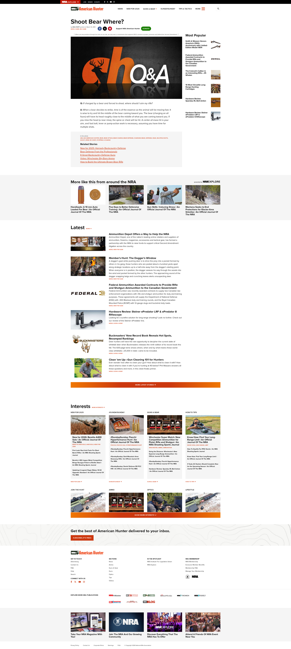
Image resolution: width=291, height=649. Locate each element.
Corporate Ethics (99, 645)
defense (149, 138)
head (154, 138)
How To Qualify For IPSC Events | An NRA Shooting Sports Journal (202, 450)
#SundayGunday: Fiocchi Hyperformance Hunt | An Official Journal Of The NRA (125, 439)
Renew (90, 2)
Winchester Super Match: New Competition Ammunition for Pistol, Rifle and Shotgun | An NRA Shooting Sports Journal (164, 440)
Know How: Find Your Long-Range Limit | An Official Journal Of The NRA (201, 439)
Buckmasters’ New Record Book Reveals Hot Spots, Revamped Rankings (140, 337)
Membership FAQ (192, 568)
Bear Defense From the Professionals (98, 151)
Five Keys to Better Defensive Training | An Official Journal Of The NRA (125, 209)
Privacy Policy (75, 645)
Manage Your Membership (195, 571)
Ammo (111, 489)
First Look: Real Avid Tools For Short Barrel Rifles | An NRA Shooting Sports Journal (86, 452)
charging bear (139, 138)
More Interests (97, 407)
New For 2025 (77, 412)
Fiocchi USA (121, 445)
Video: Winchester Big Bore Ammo (97, 158)
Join (84, 2)
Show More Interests (158, 515)
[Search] (218, 9)
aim (81, 138)
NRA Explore (151, 565)
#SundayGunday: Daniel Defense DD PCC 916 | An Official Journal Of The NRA (126, 467)
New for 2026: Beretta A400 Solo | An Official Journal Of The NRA (87, 439)
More (88, 229)
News (120, 8)
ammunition (167, 448)
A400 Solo (90, 444)
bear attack (108, 138)
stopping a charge (103, 140)
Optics (150, 489)
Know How (191, 445)
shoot (82, 140)
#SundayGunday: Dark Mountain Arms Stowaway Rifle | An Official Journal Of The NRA (125, 458)
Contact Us (74, 565)
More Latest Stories (154, 384)
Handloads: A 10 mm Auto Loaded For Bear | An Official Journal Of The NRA (85, 209)
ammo (160, 448)
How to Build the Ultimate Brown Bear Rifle (101, 161)
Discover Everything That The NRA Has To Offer (162, 635)
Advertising (75, 561)
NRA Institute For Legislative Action (159, 561)
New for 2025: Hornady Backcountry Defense (103, 148)
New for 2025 (75, 482)
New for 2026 (133, 8)
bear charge (118, 138)
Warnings (111, 645)
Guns (111, 571)
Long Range (200, 445)
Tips (110, 577)
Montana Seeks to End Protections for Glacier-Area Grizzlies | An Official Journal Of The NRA (202, 210)
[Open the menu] (203, 8)
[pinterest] (110, 27)
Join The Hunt (77, 489)
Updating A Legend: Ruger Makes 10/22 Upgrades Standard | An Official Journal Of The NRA (88, 472)
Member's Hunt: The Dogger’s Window (132, 258)
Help (72, 571)
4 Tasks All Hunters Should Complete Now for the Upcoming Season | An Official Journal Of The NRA (202, 466)
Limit (206, 445)
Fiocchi (113, 445)
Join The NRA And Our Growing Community (125, 635)
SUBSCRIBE (82, 538)
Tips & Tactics (185, 8)
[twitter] (104, 27)
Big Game (83, 29)
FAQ (72, 568)
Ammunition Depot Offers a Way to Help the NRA (139, 234)
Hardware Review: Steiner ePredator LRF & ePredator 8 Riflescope (143, 313)
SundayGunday (168, 8)
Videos (111, 581)
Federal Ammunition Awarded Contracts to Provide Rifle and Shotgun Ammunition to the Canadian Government (143, 286)
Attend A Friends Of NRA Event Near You (202, 635)
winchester (153, 448)
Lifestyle (190, 489)
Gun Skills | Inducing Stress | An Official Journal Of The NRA (163, 208)
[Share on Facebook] (99, 27)
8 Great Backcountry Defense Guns (97, 155)
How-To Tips (191, 412)
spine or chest (90, 140)
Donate (97, 2)
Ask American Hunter (91, 138)
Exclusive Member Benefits (195, 565)
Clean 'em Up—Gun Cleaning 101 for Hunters (136, 360)
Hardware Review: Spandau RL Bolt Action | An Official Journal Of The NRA (164, 470)
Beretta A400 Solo (79, 444)
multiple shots (162, 138)
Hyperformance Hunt (134, 445)
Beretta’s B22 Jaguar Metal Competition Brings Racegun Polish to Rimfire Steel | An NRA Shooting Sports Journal (87, 462)
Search (73, 574)
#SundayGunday (117, 412)
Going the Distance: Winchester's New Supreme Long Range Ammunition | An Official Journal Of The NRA (163, 453)
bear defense (128, 138)
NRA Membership (192, 561)
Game (77, 29)
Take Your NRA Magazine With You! (86, 635)
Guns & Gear (149, 9)
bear (101, 138)
